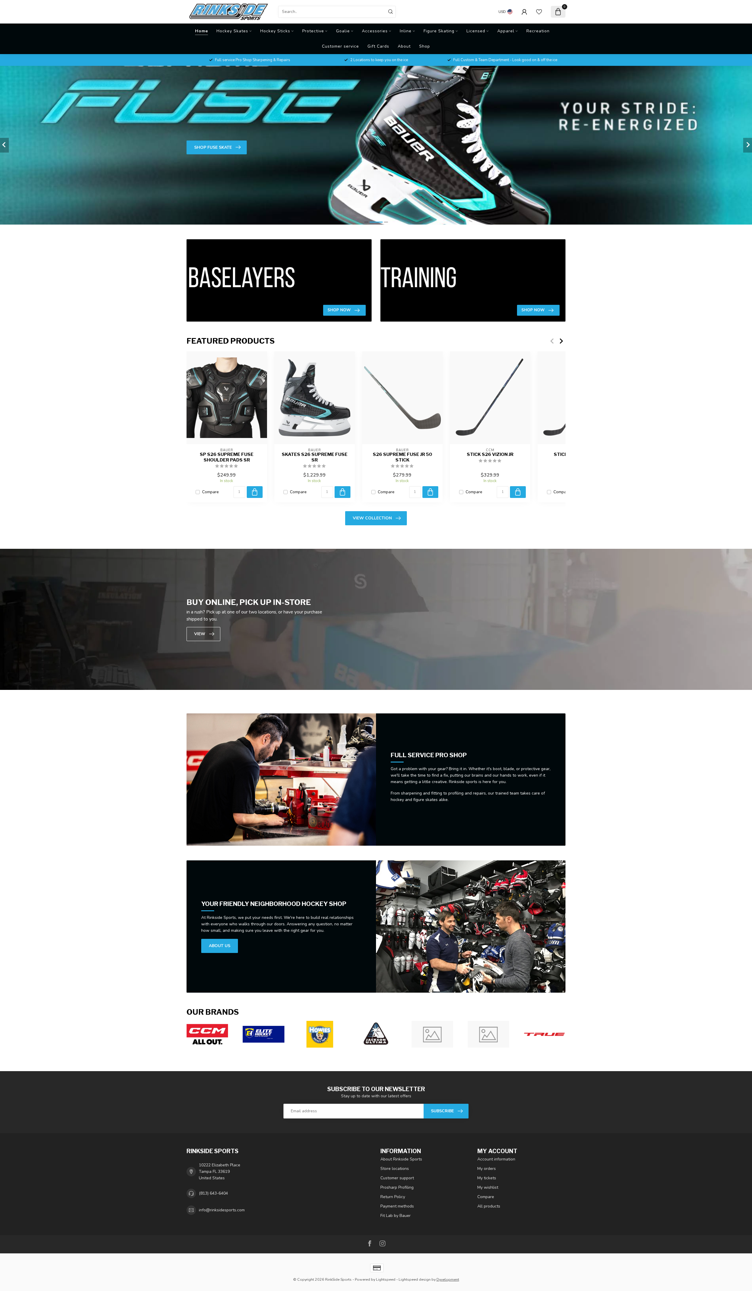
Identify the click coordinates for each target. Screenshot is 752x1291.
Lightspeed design (415, 1279)
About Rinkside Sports (401, 1159)
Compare (210, 492)
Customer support (397, 1178)
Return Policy (392, 1197)
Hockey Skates (232, 31)
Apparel (505, 31)
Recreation (538, 31)
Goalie (343, 31)
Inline (406, 31)
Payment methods (397, 1206)
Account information (496, 1159)
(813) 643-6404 (213, 1193)
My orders (486, 1168)
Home (201, 31)
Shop (424, 46)
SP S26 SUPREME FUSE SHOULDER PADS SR (227, 457)
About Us (219, 946)
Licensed (475, 31)
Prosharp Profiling (397, 1187)
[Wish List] (539, 12)
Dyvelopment (448, 1279)
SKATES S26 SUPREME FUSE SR (315, 457)
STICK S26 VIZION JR (490, 454)
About (404, 46)
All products (488, 1206)
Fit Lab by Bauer (395, 1215)
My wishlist (487, 1187)
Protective (313, 31)
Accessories (375, 31)
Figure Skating (439, 31)
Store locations (394, 1168)
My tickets (486, 1178)
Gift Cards (378, 46)
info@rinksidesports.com (222, 1210)
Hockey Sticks (275, 31)
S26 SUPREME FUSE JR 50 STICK (402, 457)
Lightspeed (385, 1279)
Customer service (340, 46)
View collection (372, 518)
